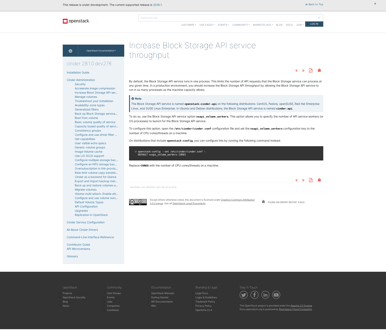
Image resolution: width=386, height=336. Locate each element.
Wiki (153, 305)
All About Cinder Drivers (82, 229)
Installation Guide (78, 72)
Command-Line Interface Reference (90, 237)
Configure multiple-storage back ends (100, 160)
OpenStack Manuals (162, 293)
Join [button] (299, 24)
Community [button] (240, 24)
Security (80, 84)
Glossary (72, 256)
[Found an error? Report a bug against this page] (319, 71)
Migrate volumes (85, 189)
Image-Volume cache (88, 151)
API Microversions (78, 248)
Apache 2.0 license (301, 305)
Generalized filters (87, 109)
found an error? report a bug (286, 202)
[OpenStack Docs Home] (70, 51)
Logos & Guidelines (206, 297)
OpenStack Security (74, 297)
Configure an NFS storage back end (98, 164)
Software (187, 24)
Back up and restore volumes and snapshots (104, 185)
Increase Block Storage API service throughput (105, 92)
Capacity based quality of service (97, 126)
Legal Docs (201, 293)
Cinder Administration (81, 80)
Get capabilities (85, 139)
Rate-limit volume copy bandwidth (97, 172)
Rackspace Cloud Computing (295, 309)
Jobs (109, 301)
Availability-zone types (90, 105)
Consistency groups (88, 130)
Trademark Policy (205, 301)
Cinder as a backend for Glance (95, 177)
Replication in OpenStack (91, 215)
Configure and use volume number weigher (103, 198)
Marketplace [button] (262, 24)
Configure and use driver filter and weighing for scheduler (113, 134)
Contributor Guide (78, 244)
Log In (314, 23)
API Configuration (86, 206)
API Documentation (162, 301)
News (66, 305)
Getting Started (159, 297)
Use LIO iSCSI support (89, 155)
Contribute (113, 309)
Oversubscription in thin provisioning (99, 168)
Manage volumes (86, 96)
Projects (67, 293)
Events (111, 297)
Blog (279, 24)
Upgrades (81, 210)
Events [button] (222, 24)
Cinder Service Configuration (86, 222)
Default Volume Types (89, 202)
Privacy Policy (203, 305)
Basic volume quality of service (95, 122)
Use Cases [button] (206, 24)
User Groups (114, 293)
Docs (289, 24)
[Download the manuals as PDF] (310, 71)
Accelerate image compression (95, 88)
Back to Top (315, 4)
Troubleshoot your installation (94, 101)
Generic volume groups (90, 147)
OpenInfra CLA (203, 309)
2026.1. (157, 4)
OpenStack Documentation (100, 50)
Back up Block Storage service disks (99, 113)
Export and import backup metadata (99, 181)
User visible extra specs (90, 143)
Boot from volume (86, 117)
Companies (113, 305)
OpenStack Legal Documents (188, 203)
